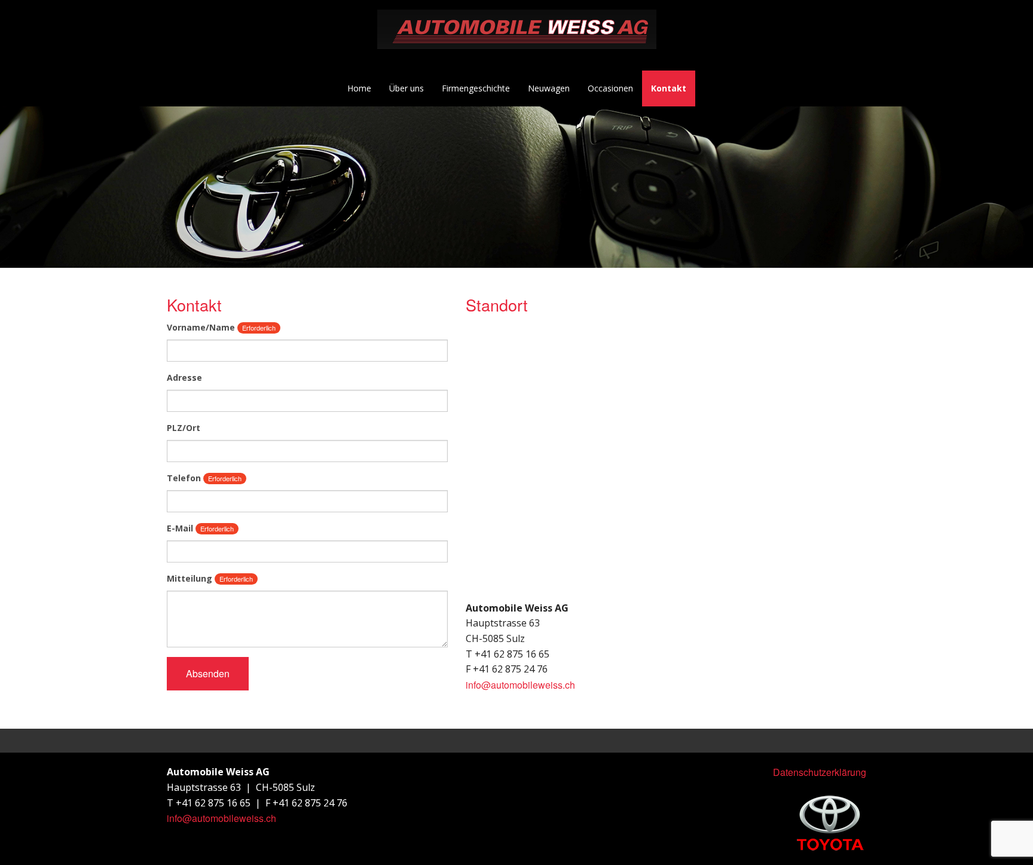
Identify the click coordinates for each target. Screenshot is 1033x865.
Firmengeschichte (476, 88)
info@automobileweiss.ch (520, 685)
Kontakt (668, 88)
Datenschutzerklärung (819, 772)
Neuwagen (549, 88)
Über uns (406, 88)
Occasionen (610, 88)
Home (359, 88)
